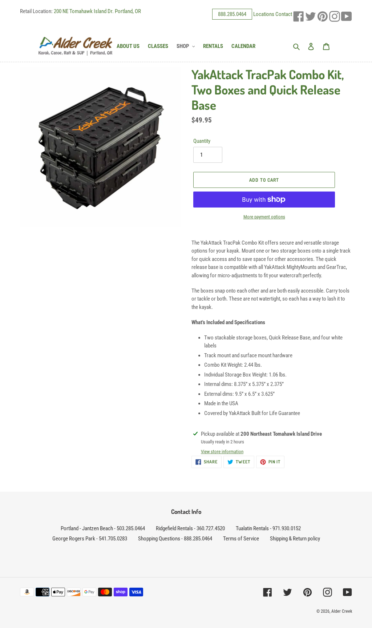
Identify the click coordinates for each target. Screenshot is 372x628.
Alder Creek (341, 611)
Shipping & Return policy (295, 538)
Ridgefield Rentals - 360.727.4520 (190, 528)
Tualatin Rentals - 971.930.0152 (268, 528)
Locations (263, 14)
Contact (283, 14)
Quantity (201, 141)
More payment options (264, 217)
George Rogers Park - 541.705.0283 (89, 538)
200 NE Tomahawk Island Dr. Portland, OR (97, 11)
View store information (222, 451)
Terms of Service (241, 538)
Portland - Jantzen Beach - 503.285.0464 (103, 528)
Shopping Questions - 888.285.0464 (175, 538)
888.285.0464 (232, 14)
